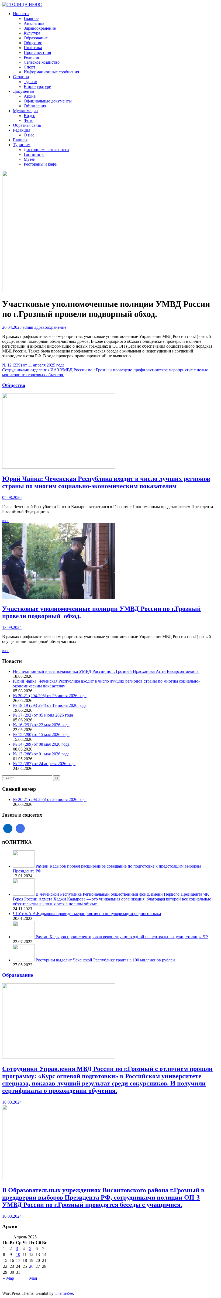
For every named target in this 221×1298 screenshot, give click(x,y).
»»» (5, 520)
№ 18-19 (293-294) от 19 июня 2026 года (50, 705)
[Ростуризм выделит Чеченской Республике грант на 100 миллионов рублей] (24, 960)
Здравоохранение (40, 28)
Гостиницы (34, 154)
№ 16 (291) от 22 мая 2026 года (41, 724)
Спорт (29, 67)
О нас (29, 135)
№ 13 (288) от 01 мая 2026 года (41, 754)
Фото (28, 120)
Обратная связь (27, 125)
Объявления (35, 106)
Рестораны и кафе (40, 164)
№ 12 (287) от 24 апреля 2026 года (44, 763)
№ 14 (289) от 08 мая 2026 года (41, 744)
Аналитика (34, 23)
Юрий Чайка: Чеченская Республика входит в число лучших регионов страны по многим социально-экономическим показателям (106, 482)
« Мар (8, 1278)
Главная (20, 140)
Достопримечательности (46, 149)
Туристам (21, 144)
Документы (23, 91)
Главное (31, 18)
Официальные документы (48, 101)
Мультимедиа (25, 110)
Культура (32, 33)
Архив (30, 96)
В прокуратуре (37, 86)
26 (31, 1266)
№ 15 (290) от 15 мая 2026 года (41, 734)
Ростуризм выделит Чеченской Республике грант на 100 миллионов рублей (105, 960)
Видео (29, 115)
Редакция (21, 130)
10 (18, 1254)
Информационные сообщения (51, 72)
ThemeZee (64, 1293)
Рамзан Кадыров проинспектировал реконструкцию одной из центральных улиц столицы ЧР (122, 936)
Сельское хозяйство (42, 62)
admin (28, 327)
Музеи (30, 159)
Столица (21, 76)
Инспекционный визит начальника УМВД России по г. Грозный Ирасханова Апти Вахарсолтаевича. (106, 671)
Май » (34, 1278)
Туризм (30, 81)
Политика (33, 47)
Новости (21, 13)
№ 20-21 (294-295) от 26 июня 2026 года (50, 695)
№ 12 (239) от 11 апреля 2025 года (33, 365)
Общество (33, 42)
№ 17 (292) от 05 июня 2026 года (43, 715)
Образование (36, 38)
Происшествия (37, 52)
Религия (31, 57)
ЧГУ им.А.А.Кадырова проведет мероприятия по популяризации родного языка (87, 913)
